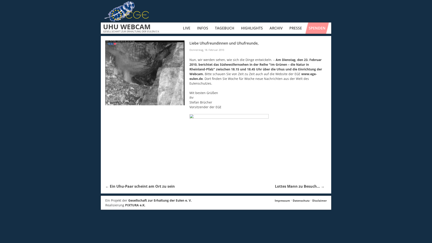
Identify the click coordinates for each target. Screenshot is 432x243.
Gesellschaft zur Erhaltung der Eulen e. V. (160, 200)
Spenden (317, 28)
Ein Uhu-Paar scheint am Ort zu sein (140, 186)
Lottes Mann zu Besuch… (299, 186)
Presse (295, 28)
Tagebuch (224, 28)
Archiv (276, 28)
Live (186, 28)
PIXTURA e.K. (135, 205)
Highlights (252, 28)
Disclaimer (319, 200)
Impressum (282, 200)
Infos (202, 28)
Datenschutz (301, 200)
